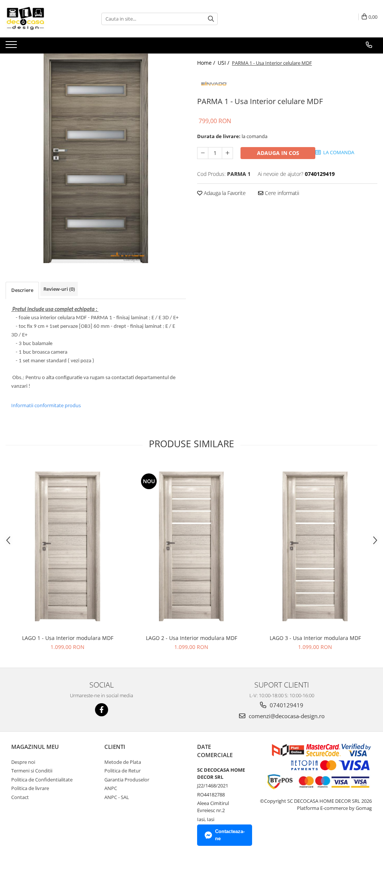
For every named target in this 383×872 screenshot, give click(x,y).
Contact (20, 797)
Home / (207, 62)
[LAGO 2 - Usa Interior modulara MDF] (191, 546)
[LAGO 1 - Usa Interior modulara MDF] (68, 546)
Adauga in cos (278, 152)
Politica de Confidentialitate (42, 779)
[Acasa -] (43, 19)
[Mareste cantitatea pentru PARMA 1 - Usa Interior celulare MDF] (227, 153)
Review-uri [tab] (59, 289)
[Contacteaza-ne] (369, 44)
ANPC (110, 788)
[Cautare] (211, 19)
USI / (224, 62)
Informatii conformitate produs (46, 405)
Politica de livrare (30, 788)
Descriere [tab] (22, 290)
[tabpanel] (96, 158)
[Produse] (12, 46)
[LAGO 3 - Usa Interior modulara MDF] (315, 546)
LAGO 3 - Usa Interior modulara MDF (315, 637)
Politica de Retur (122, 770)
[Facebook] (101, 709)
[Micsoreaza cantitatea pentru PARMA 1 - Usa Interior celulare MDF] (202, 153)
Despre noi (23, 762)
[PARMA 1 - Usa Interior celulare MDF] (96, 158)
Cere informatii (281, 192)
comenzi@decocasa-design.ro (286, 716)
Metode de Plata (122, 762)
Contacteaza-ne (230, 835)
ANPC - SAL (116, 797)
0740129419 (285, 705)
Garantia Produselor (126, 779)
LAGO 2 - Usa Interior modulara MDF (191, 637)
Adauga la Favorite (224, 192)
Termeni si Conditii (31, 770)
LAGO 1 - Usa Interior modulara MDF (67, 637)
